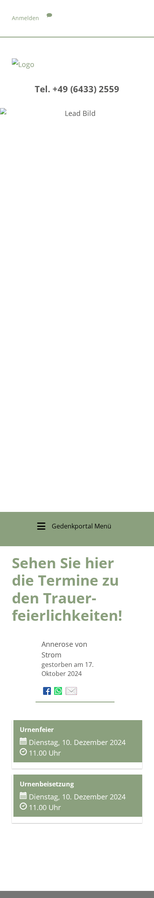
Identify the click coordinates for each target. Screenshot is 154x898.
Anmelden (25, 18)
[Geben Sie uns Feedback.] (49, 18)
